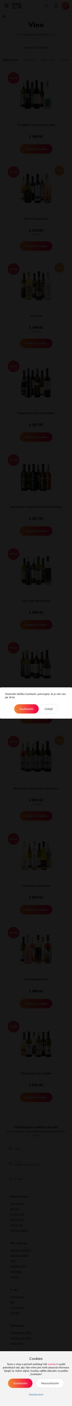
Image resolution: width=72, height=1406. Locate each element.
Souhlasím (26, 709)
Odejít (49, 709)
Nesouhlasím (50, 1383)
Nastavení (36, 1394)
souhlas (52, 1364)
